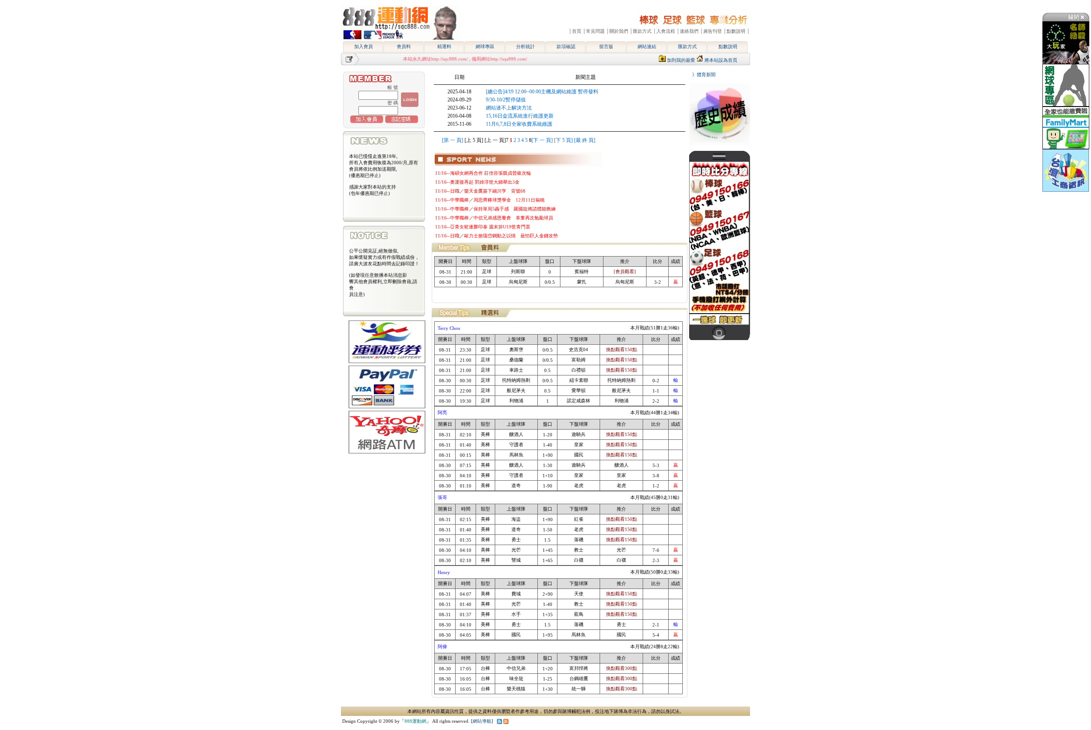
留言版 (606, 46)
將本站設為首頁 (720, 60)
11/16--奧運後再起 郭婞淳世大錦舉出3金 (477, 182)
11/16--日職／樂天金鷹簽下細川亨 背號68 (480, 190)
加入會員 (363, 46)
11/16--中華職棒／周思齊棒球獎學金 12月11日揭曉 (490, 199)
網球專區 (485, 46)
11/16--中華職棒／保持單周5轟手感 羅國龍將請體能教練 (495, 208)
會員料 (404, 46)
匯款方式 (687, 46)
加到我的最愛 (681, 60)
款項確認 (566, 46)
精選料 (444, 46)
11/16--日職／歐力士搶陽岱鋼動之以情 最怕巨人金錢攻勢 (496, 235)
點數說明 (728, 46)
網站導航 (482, 721)
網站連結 (647, 46)
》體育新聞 (701, 74)
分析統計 (525, 46)
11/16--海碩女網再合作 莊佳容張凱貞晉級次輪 (483, 173)
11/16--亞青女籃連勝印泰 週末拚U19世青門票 (482, 226)
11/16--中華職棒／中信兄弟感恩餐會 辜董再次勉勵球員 (494, 217)
